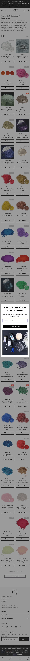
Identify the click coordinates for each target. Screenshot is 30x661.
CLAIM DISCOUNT (15, 326)
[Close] (27, 306)
